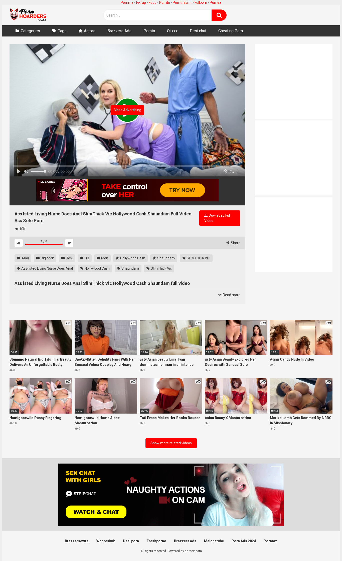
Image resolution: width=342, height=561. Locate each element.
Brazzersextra (77, 541)
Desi (69, 258)
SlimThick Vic (161, 268)
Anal (25, 258)
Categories (30, 30)
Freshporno (156, 541)
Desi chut (198, 30)
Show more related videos (171, 443)
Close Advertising (127, 110)
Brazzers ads (185, 541)
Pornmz (127, 2)
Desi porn (131, 541)
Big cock (47, 258)
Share (235, 243)
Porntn (164, 2)
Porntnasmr (182, 2)
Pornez (215, 2)
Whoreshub (105, 541)
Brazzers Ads (119, 30)
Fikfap (141, 2)
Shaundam (165, 258)
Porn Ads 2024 (244, 541)
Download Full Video (217, 218)
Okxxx (172, 30)
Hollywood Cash (132, 258)
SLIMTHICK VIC (198, 258)
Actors (89, 30)
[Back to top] (325, 546)
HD (86, 258)
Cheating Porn (230, 30)
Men (104, 258)
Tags (62, 30)
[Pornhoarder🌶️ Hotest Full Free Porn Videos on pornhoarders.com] (28, 15)
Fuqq (152, 2)
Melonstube (214, 541)
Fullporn (201, 2)
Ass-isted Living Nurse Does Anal (47, 268)
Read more (231, 295)
